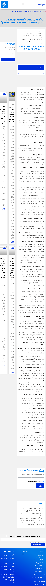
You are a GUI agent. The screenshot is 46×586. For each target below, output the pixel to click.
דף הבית (44, 11)
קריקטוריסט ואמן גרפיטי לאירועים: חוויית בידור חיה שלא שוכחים (4, 566)
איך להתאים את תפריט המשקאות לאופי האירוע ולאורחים (11, 557)
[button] (23, 4)
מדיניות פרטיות (34, 481)
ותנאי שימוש (30, 481)
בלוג (41, 11)
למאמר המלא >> (12, 242)
